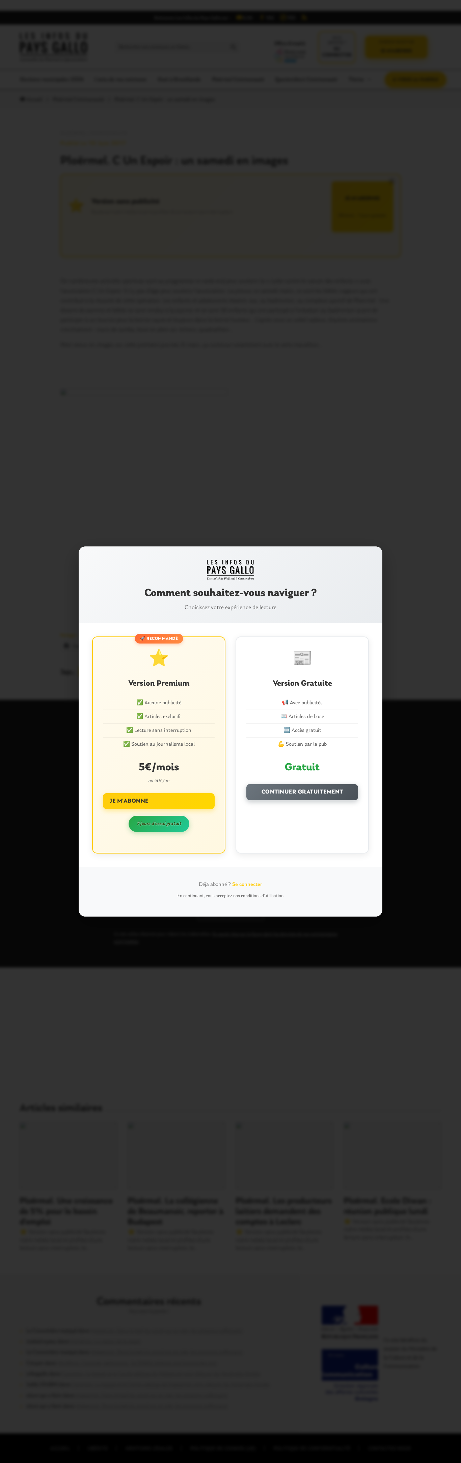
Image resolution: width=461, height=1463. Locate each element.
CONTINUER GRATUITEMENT (302, 792)
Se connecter (247, 884)
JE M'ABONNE (129, 801)
